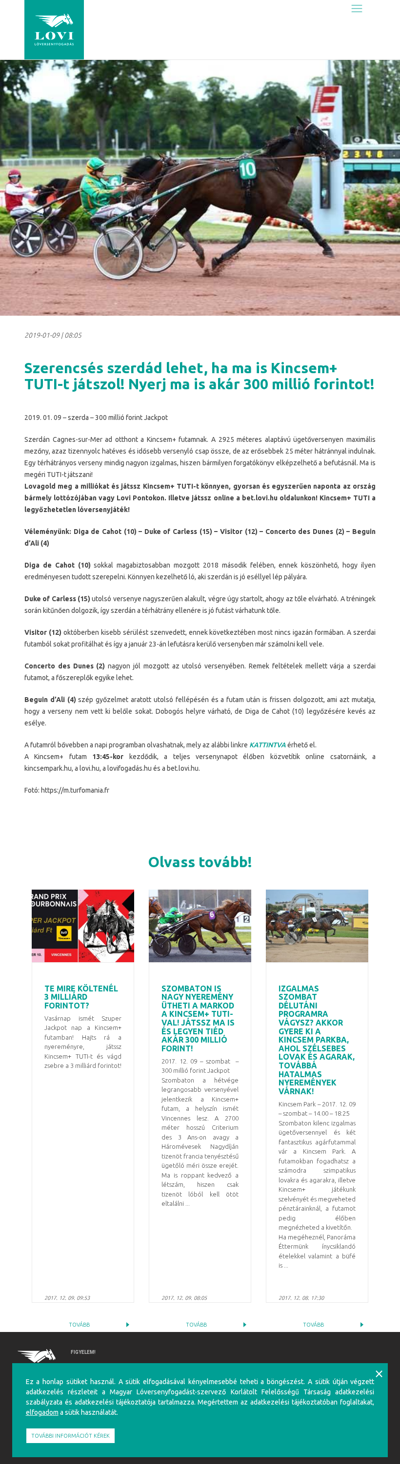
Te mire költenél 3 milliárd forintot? (81, 997)
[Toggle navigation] (357, 8)
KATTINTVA (267, 745)
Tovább (79, 1325)
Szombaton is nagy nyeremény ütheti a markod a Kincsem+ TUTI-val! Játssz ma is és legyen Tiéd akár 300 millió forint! (198, 1018)
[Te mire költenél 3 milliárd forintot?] (83, 926)
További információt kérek (70, 1436)
